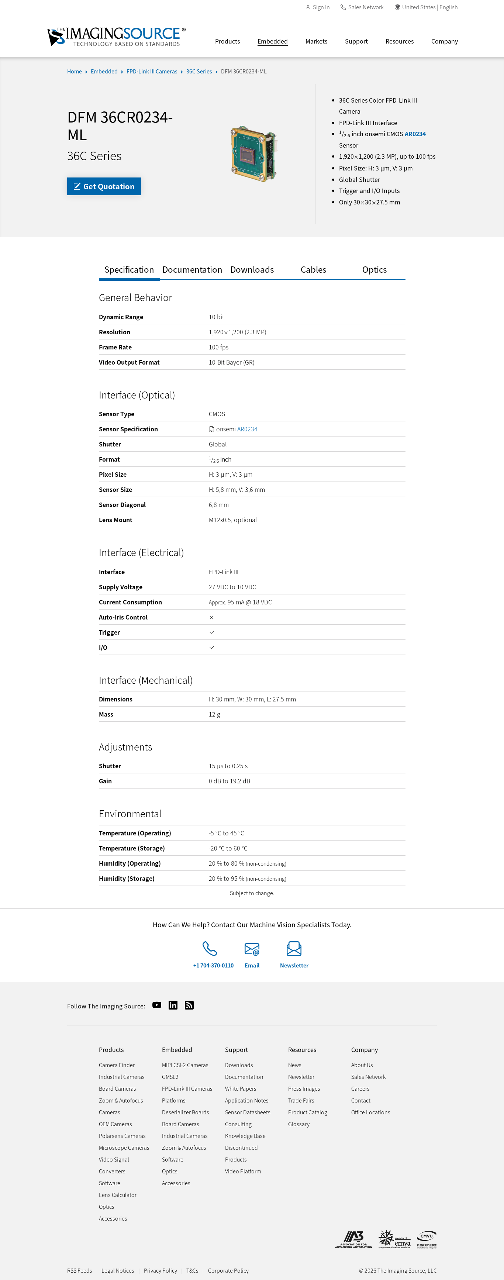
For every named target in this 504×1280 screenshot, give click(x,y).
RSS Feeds (79, 1270)
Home (74, 71)
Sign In (321, 7)
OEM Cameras (115, 1124)
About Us (362, 1065)
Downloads (239, 1065)
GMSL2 (170, 1076)
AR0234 (415, 133)
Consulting (238, 1124)
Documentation (244, 1076)
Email (252, 965)
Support (356, 41)
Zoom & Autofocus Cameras (121, 1106)
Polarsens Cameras (122, 1135)
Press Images (304, 1088)
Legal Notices (117, 1270)
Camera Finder (117, 1065)
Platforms (174, 1100)
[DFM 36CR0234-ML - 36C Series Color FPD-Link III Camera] (252, 153)
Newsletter (294, 965)
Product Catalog (307, 1112)
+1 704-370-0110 (213, 965)
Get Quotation (108, 186)
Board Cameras (117, 1088)
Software (109, 1183)
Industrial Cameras (122, 1076)
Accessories (113, 1218)
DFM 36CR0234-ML (244, 71)
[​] (210, 952)
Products (227, 41)
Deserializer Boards (185, 1112)
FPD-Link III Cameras (152, 71)
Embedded (273, 41)
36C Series (199, 71)
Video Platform (243, 1171)
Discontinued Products (241, 1153)
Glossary (299, 1124)
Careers (360, 1088)
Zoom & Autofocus (184, 1147)
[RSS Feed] (186, 1005)
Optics (106, 1206)
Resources (400, 41)
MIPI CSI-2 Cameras (185, 1065)
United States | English (430, 7)
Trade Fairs (301, 1100)
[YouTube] (153, 1005)
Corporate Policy (228, 1270)
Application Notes (247, 1100)
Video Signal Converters (114, 1165)
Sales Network (366, 7)
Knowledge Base (245, 1135)
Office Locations (370, 1112)
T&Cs (192, 1270)
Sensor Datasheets (247, 1112)
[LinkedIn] (170, 1005)
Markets (316, 41)
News (294, 1065)
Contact (360, 1100)
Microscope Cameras (124, 1147)
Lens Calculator (118, 1194)
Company (444, 41)
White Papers (240, 1088)
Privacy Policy (160, 1270)
